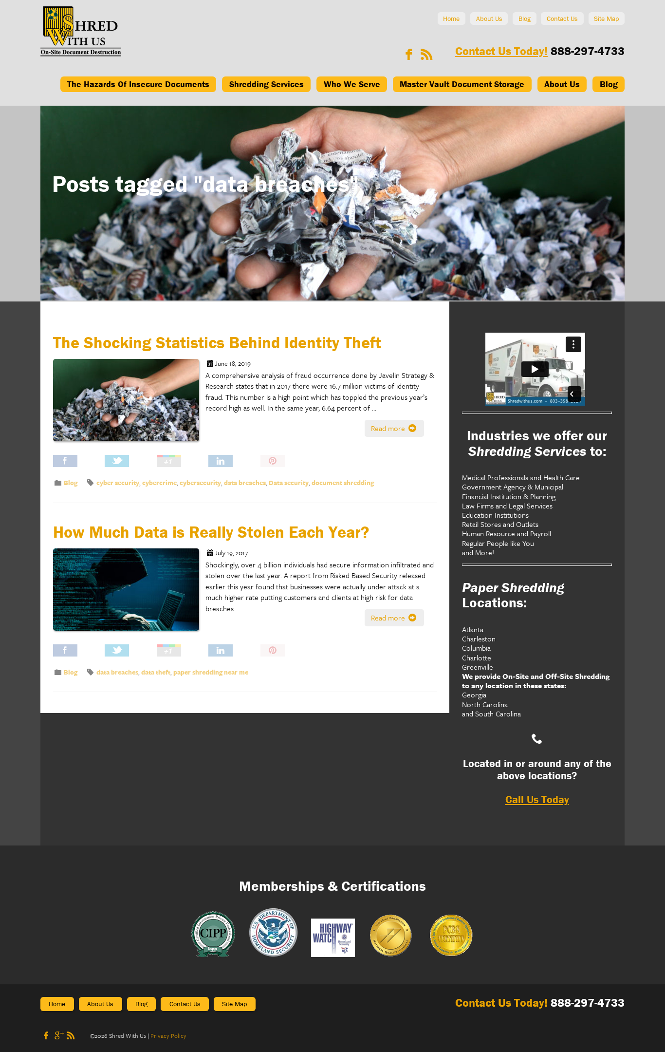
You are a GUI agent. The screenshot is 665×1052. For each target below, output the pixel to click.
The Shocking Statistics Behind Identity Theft (217, 342)
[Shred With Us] (80, 53)
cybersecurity (200, 483)
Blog (524, 18)
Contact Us (562, 18)
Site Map (606, 18)
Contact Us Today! (501, 51)
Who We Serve (352, 84)
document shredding (343, 483)
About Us (489, 18)
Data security (289, 483)
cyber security (117, 483)
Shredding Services (266, 84)
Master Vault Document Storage (462, 84)
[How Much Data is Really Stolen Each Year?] (129, 596)
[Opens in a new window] (409, 54)
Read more (389, 428)
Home (451, 18)
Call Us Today (537, 799)
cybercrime (159, 483)
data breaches (245, 483)
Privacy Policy (168, 1035)
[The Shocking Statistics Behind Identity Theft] (129, 407)
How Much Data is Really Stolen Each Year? (211, 532)
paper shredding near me (210, 672)
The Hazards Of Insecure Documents (138, 84)
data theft (155, 672)
